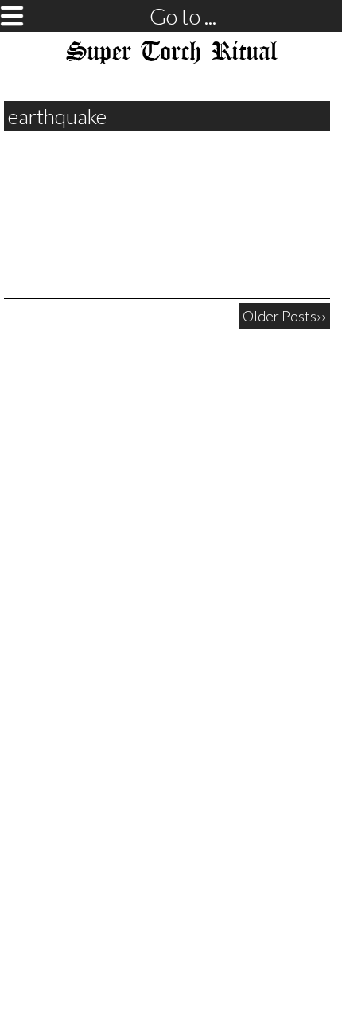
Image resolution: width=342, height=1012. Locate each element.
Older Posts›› (284, 316)
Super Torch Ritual (171, 52)
